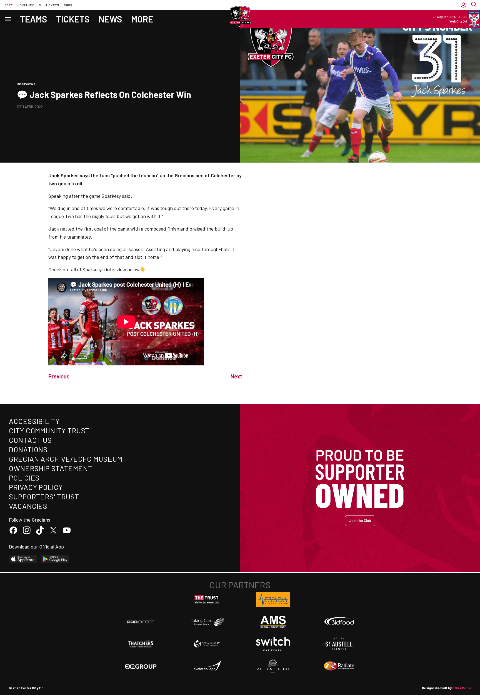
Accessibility (34, 421)
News (110, 19)
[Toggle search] (474, 5)
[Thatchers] (141, 644)
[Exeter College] (207, 666)
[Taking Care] (207, 622)
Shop (68, 5)
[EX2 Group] (141, 666)
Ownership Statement (50, 468)
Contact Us (30, 440)
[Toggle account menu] (463, 5)
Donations (28, 449)
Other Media (461, 688)
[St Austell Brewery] (339, 644)
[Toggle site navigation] (8, 19)
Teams (33, 19)
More (142, 19)
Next (236, 376)
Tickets (52, 5)
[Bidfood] (339, 622)
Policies (24, 477)
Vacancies (28, 506)
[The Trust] (207, 599)
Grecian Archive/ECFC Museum (65, 458)
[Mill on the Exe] (273, 666)
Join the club (29, 5)
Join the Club (360, 520)
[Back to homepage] (240, 17)
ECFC (8, 5)
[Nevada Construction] (273, 599)
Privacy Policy (36, 487)
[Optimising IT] (207, 644)
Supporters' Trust (44, 496)
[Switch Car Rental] (273, 644)
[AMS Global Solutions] (273, 622)
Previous (58, 376)
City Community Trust (49, 430)
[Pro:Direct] (141, 621)
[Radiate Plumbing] (339, 666)
